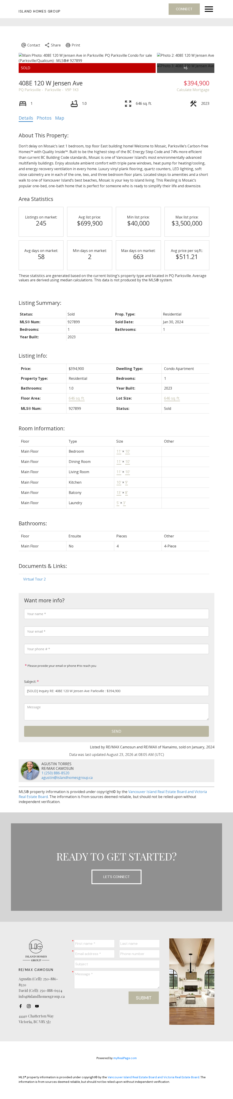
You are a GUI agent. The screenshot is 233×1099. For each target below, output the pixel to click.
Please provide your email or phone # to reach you (61, 666)
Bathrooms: (33, 523)
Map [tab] (59, 118)
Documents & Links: (43, 566)
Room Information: (42, 428)
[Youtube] (38, 1006)
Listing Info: (33, 355)
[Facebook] (22, 1006)
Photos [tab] (44, 118)
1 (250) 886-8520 (55, 772)
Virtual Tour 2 (34, 579)
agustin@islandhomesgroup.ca (67, 777)
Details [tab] (26, 118)
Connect (184, 9)
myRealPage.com (125, 1058)
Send (116, 731)
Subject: (30, 681)
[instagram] (30, 1006)
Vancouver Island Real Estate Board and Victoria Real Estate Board (153, 1077)
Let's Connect (116, 876)
